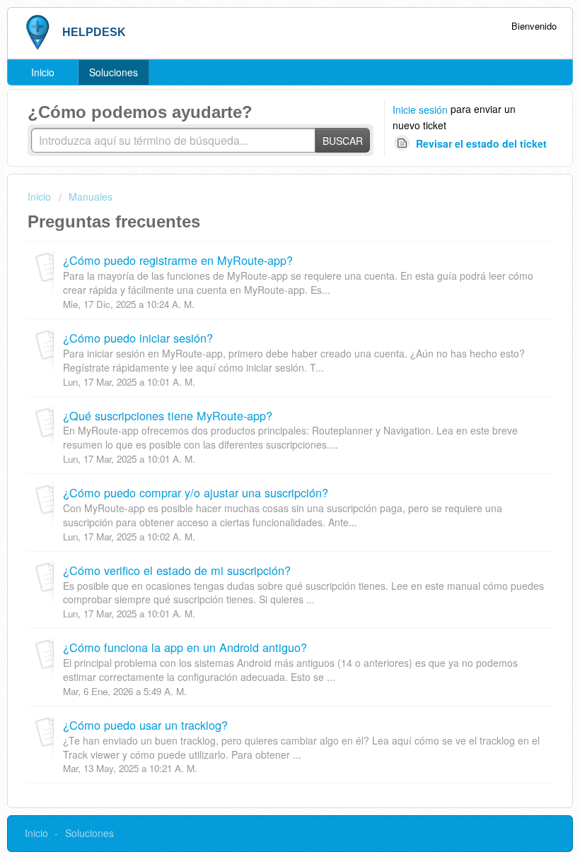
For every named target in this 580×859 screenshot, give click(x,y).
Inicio (42, 72)
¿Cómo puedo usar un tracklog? (145, 724)
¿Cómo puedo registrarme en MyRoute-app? (178, 259)
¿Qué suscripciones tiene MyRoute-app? (167, 415)
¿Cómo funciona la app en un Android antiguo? (185, 647)
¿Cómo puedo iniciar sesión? (138, 337)
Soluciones (113, 72)
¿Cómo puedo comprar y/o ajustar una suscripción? (195, 492)
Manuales (90, 196)
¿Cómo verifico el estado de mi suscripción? (177, 570)
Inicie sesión (420, 109)
